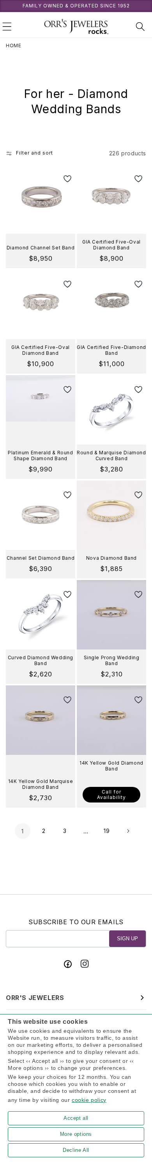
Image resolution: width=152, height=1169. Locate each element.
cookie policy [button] (89, 1100)
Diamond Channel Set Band (40, 248)
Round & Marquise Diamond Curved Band (111, 456)
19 (107, 830)
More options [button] (76, 1134)
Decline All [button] (76, 1150)
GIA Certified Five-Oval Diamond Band (111, 245)
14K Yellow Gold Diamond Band (111, 766)
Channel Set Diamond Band (40, 558)
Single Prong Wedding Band (112, 661)
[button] (7, 26)
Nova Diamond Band (111, 558)
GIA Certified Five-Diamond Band (111, 350)
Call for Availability (111, 794)
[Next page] (128, 831)
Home (13, 45)
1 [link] (22, 831)
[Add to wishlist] (63, 179)
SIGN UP (127, 938)
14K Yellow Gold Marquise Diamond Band (40, 784)
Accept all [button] (76, 1118)
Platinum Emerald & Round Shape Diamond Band (40, 456)
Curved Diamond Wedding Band (40, 661)
